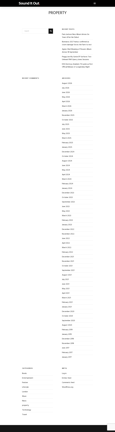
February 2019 (67, 329)
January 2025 (67, 147)
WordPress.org (67, 387)
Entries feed (66, 378)
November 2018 (68, 343)
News (24, 400)
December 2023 (68, 192)
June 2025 (66, 129)
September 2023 (68, 201)
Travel (24, 414)
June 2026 (66, 92)
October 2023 (67, 197)
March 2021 (66, 297)
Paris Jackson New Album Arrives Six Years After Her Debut (75, 36)
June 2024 (66, 165)
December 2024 (68, 151)
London (25, 391)
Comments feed (68, 382)
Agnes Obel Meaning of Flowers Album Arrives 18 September (76, 51)
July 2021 (65, 279)
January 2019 (67, 334)
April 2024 (66, 174)
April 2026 (66, 101)
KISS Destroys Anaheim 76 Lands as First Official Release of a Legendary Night (77, 66)
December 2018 (68, 338)
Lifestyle (25, 387)
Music (24, 396)
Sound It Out (29, 3)
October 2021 (67, 265)
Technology (26, 410)
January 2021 (67, 306)
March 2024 (66, 179)
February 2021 (67, 302)
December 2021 (68, 256)
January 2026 (67, 110)
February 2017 (67, 352)
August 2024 (67, 160)
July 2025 (65, 124)
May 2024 (66, 170)
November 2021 (68, 261)
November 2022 (68, 234)
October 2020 (67, 316)
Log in (64, 373)
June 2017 (65, 347)
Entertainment (27, 378)
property (25, 405)
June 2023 (66, 206)
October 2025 (67, 119)
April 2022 (66, 243)
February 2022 (67, 252)
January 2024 (67, 188)
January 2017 (67, 357)
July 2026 (65, 88)
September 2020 (68, 320)
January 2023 (67, 224)
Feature (25, 382)
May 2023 (66, 211)
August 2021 (67, 275)
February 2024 (67, 183)
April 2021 (65, 293)
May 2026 (66, 97)
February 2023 (67, 220)
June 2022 (66, 238)
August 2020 (67, 325)
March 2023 (66, 215)
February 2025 (67, 142)
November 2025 (68, 115)
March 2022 (66, 247)
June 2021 (65, 284)
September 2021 (68, 270)
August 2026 (67, 83)
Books (24, 373)
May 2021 (65, 288)
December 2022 (68, 229)
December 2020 (68, 311)
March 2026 (66, 106)
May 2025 (66, 133)
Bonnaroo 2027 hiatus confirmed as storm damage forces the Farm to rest (77, 43)
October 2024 (67, 156)
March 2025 (66, 138)
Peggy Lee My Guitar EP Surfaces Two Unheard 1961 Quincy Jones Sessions (76, 58)
